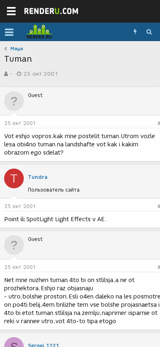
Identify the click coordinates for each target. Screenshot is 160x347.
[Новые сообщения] (135, 32)
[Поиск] (149, 32)
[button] (9, 32)
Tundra (38, 177)
